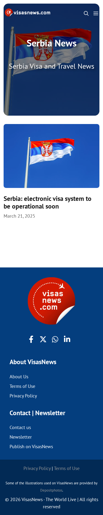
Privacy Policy (23, 396)
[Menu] (97, 13)
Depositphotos (51, 490)
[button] (86, 13)
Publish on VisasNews (31, 446)
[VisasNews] (28, 12)
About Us (19, 377)
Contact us (20, 427)
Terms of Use (22, 386)
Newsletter (21, 437)
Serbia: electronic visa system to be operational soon (48, 202)
